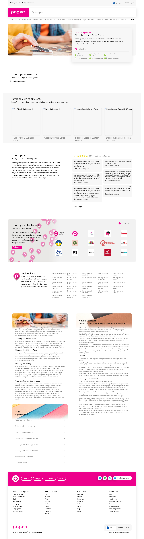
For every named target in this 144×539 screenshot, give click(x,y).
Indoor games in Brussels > (72, 278)
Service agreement (115, 509)
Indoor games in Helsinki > (87, 283)
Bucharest (48, 511)
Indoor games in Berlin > (103, 274)
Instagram (80, 499)
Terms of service (114, 511)
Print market (15, 19)
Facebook (80, 494)
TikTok (79, 506)
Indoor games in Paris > (58, 274)
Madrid (47, 504)
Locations (126, 3)
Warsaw (47, 501)
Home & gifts (114, 19)
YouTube (80, 501)
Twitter (79, 504)
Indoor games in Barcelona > (103, 278)
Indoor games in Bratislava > (72, 283)
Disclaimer (112, 497)
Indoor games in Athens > (57, 283)
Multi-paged (48, 19)
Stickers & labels (59, 19)
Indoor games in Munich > (118, 278)
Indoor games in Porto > (89, 278)
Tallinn (47, 514)
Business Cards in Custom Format (87, 139)
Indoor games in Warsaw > (118, 274)
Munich (47, 497)
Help (110, 494)
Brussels (47, 506)
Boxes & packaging (74, 19)
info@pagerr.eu (124, 478)
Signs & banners (88, 19)
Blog (78, 509)
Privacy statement (114, 506)
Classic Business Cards (54, 138)
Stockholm (48, 509)
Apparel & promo (102, 19)
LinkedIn (80, 497)
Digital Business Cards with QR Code (118, 139)
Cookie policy (113, 499)
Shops (37, 478)
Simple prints (37, 19)
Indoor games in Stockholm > (103, 283)
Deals (61, 478)
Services (124, 19)
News (79, 511)
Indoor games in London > (72, 274)
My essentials (26, 19)
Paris (46, 494)
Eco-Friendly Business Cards (23, 139)
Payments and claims (115, 501)
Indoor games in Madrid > (57, 278)
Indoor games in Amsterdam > (87, 274)
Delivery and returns (115, 504)
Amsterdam (48, 499)
